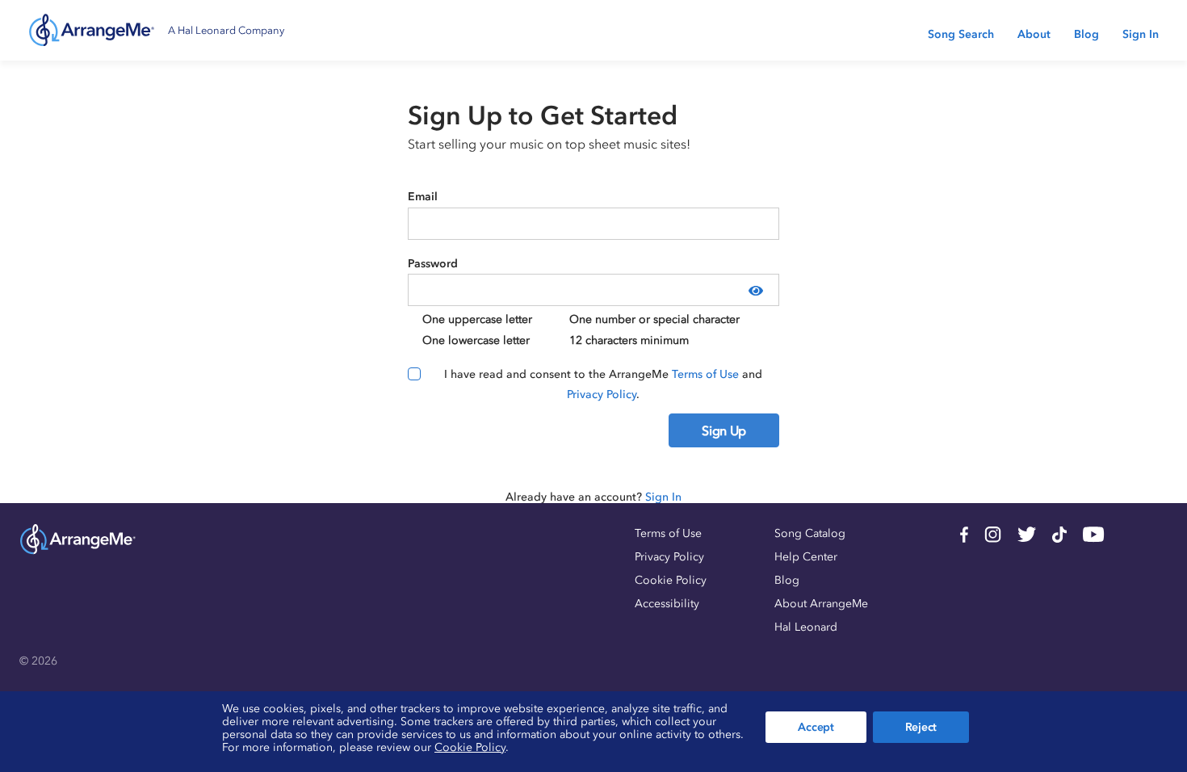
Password (433, 264)
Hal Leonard (805, 627)
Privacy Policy (601, 394)
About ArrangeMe (821, 603)
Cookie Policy (671, 580)
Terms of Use (705, 374)
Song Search (961, 34)
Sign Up (724, 430)
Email (423, 196)
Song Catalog (809, 533)
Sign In (1140, 34)
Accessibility (667, 603)
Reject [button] (921, 727)
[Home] (91, 30)
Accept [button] (815, 727)
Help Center (805, 557)
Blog (1086, 34)
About (1034, 34)
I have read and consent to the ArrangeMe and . (603, 384)
